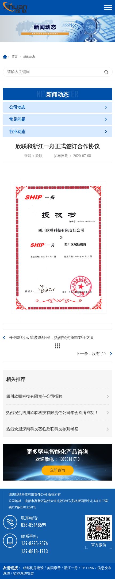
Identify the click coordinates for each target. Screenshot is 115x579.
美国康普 (54, 568)
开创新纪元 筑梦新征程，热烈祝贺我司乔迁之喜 (51, 337)
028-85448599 (33, 525)
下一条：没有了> (91, 353)
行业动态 (58, 131)
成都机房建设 (33, 568)
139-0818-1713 (34, 551)
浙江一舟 (71, 568)
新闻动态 (29, 56)
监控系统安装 (23, 574)
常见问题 (58, 119)
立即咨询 (57, 470)
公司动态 (58, 107)
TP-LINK (87, 568)
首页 (14, 56)
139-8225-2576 (34, 543)
